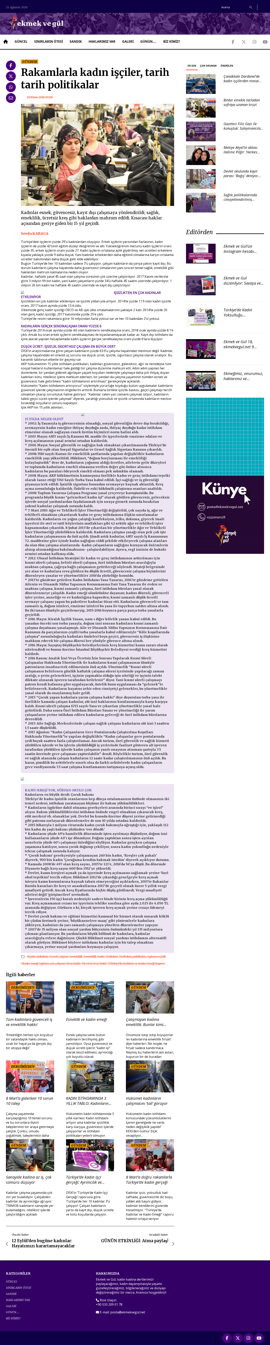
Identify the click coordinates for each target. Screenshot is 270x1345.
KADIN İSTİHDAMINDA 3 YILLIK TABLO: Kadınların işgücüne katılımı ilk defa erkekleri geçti (87, 1101)
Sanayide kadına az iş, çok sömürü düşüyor (28, 1180)
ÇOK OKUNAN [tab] (208, 65)
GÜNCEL (21, 41)
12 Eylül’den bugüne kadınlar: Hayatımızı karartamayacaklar (43, 1243)
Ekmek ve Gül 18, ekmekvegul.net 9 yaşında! (239, 347)
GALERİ (128, 41)
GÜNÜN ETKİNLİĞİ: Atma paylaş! (134, 1240)
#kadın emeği (30, 963)
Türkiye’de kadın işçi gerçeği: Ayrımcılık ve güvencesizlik (84, 1180)
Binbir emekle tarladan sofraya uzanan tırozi (242, 102)
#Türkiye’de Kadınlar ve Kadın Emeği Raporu (136, 963)
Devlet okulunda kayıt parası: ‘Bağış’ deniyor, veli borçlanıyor (241, 176)
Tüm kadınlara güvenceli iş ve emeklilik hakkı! (29, 1022)
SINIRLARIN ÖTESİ (48, 41)
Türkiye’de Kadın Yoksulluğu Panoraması (238, 315)
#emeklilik (76, 956)
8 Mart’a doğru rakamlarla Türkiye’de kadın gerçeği (149, 1180)
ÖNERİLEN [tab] (227, 65)
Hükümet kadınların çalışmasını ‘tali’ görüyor (147, 1101)
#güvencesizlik (156, 956)
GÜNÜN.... (148, 41)
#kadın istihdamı (38, 956)
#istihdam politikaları (133, 956)
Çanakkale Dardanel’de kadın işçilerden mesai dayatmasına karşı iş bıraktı (242, 83)
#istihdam (112, 956)
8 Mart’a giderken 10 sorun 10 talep (29, 1101)
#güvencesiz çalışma (52, 963)
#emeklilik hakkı (94, 956)
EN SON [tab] (192, 65)
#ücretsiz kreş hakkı (94, 963)
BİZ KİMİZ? (171, 41)
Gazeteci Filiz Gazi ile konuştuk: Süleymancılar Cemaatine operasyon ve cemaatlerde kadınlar (243, 130)
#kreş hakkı (73, 963)
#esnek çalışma (59, 956)
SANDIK (76, 41)
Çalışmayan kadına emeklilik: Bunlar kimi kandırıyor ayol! (144, 1022)
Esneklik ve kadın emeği (86, 1019)
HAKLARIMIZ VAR (102, 41)
